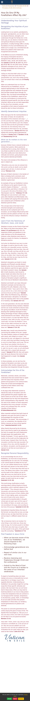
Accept (9, 698)
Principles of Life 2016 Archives (11, 8)
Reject (15, 698)
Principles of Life (21, 6)
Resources (11, 6)
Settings (21, 698)
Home (4, 6)
